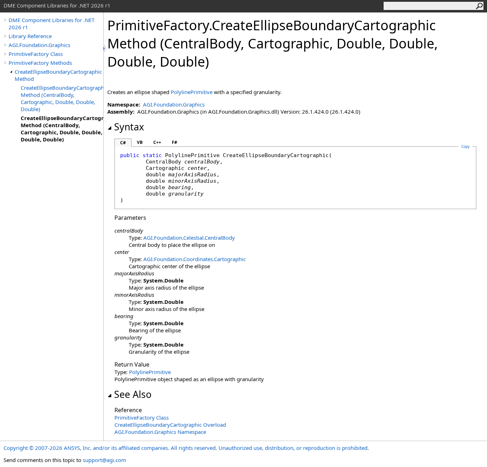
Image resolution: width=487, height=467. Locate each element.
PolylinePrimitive (191, 91)
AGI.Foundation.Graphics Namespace (160, 431)
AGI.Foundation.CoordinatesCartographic (194, 259)
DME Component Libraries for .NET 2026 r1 (51, 23)
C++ (157, 142)
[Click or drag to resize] (105, 49)
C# (123, 143)
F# (174, 142)
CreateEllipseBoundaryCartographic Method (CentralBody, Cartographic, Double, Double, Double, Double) (62, 128)
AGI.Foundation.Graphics (39, 44)
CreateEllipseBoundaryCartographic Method (58, 75)
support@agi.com (104, 459)
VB (140, 142)
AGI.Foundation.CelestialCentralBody (189, 237)
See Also (133, 394)
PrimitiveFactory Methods (40, 62)
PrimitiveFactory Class (36, 53)
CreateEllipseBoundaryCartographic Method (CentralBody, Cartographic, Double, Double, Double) (62, 98)
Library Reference (30, 36)
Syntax (129, 126)
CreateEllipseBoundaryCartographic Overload (170, 424)
